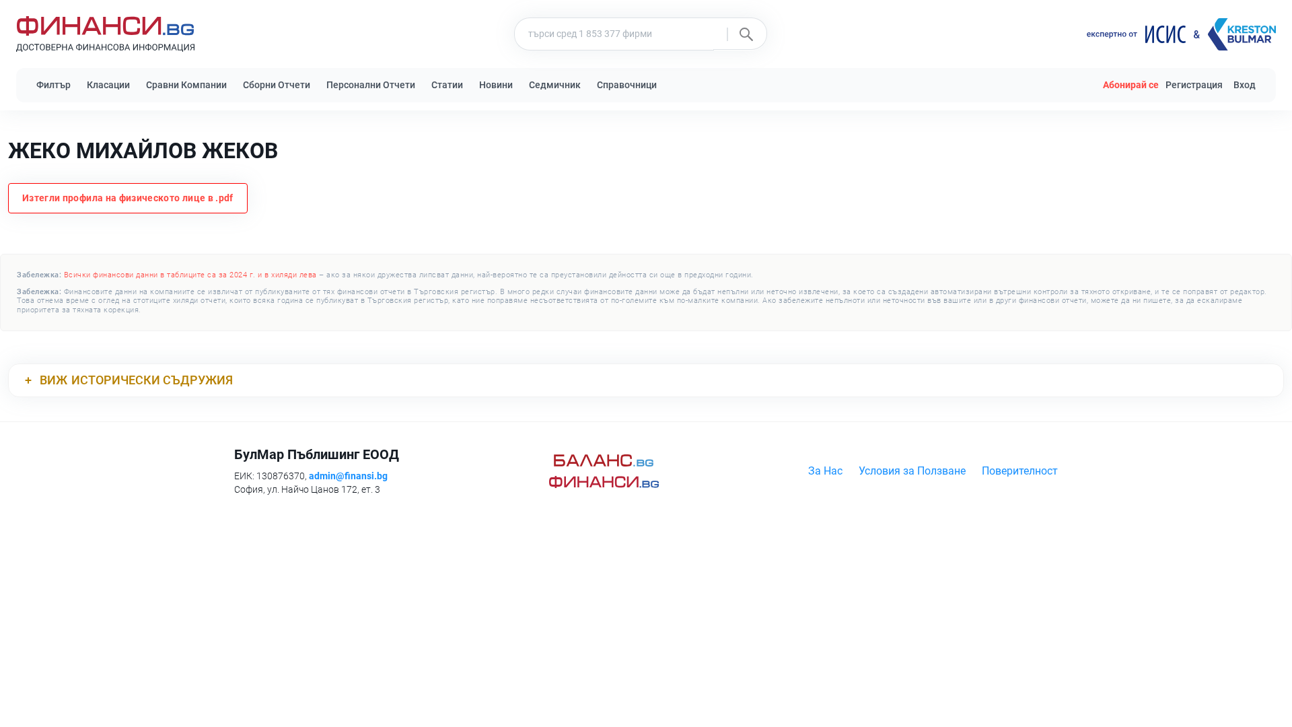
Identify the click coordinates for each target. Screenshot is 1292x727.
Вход (1244, 84)
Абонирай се (1131, 84)
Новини (496, 84)
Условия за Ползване (912, 470)
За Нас (825, 470)
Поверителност (1020, 470)
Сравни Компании (186, 84)
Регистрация (1194, 84)
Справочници (627, 84)
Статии (447, 84)
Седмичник (555, 84)
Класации (108, 84)
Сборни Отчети (276, 84)
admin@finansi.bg (348, 476)
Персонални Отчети (370, 84)
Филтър (53, 84)
